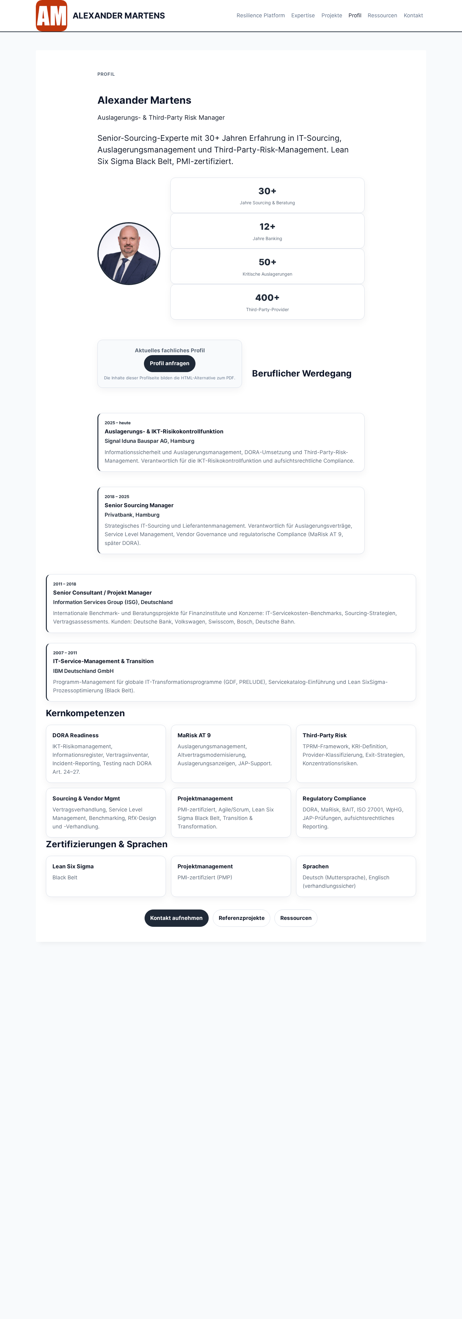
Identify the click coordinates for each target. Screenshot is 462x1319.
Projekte (332, 15)
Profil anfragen (170, 363)
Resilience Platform (261, 15)
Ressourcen (382, 15)
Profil (355, 15)
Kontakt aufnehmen (176, 918)
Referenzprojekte (242, 918)
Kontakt (413, 15)
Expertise (303, 15)
